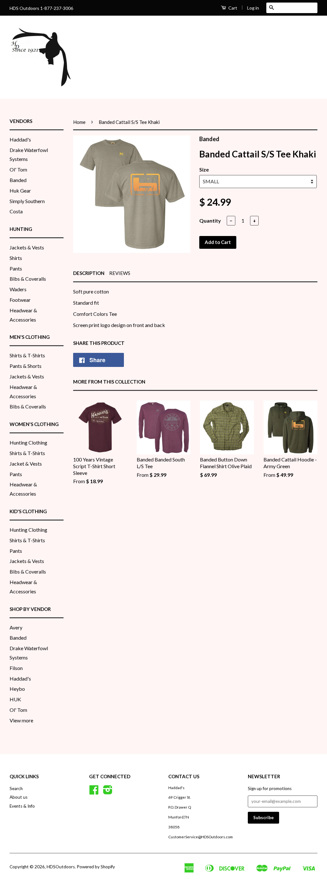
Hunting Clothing (28, 442)
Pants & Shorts (26, 366)
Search (16, 788)
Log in (253, 8)
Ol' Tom (18, 169)
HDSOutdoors (61, 866)
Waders (18, 289)
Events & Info (22, 806)
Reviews (119, 273)
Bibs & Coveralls (28, 279)
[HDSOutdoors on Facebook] (94, 792)
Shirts (16, 258)
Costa (16, 211)
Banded (18, 180)
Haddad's (20, 139)
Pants (16, 268)
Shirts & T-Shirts (27, 355)
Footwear (20, 300)
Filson (16, 668)
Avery (16, 627)
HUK (15, 699)
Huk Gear (20, 190)
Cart (232, 8)
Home (79, 122)
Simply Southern (27, 201)
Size (204, 169)
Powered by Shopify (96, 866)
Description (88, 273)
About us (18, 797)
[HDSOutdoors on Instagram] (108, 792)
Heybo (17, 689)
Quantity (210, 220)
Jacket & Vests (26, 464)
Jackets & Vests (27, 247)
